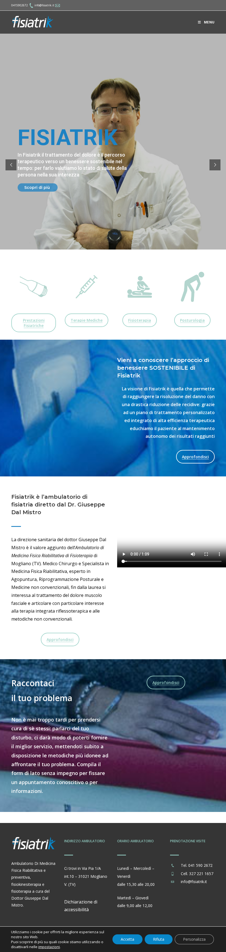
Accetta (127, 939)
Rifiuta (158, 939)
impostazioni (49, 946)
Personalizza (194, 939)
